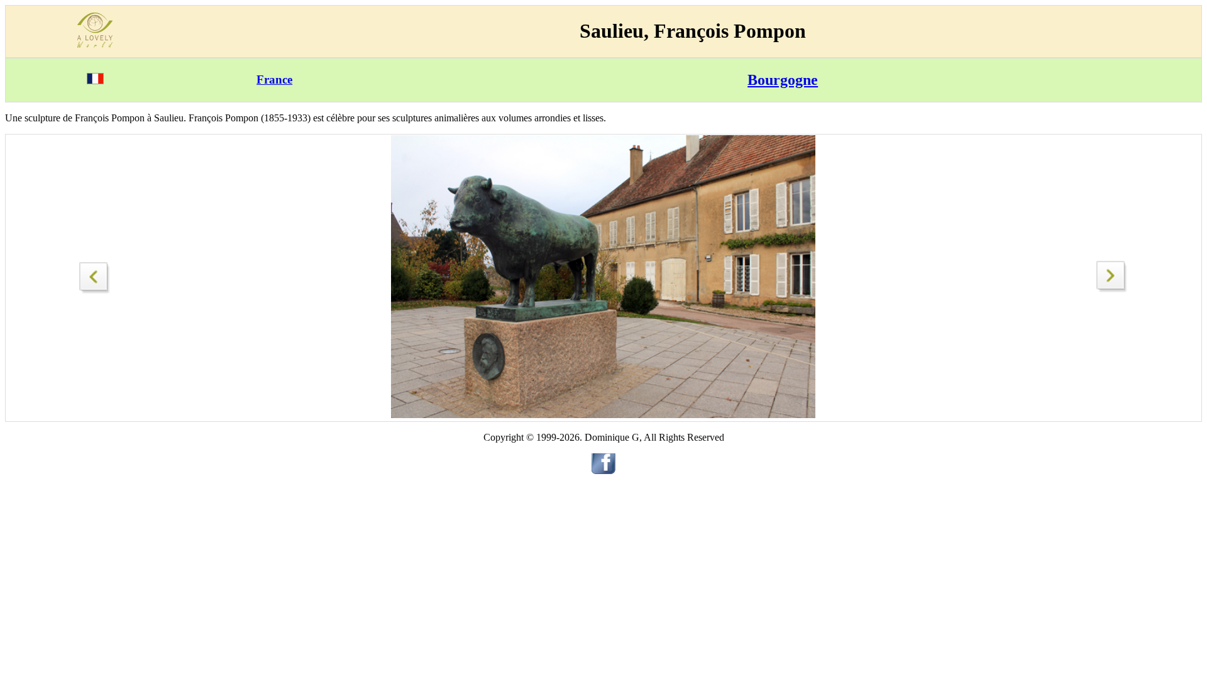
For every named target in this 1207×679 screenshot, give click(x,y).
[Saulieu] (95, 274)
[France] (95, 80)
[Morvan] (1112, 289)
